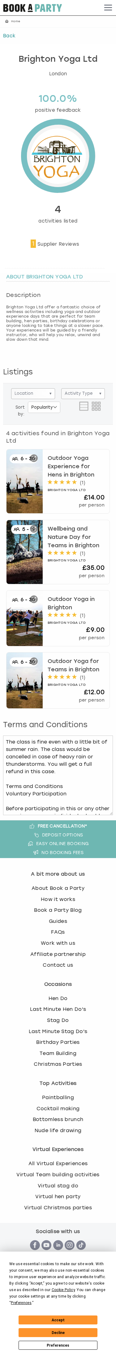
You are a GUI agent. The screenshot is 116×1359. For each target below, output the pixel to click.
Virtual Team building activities (57, 1175)
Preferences (58, 1345)
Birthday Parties (57, 1042)
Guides (58, 921)
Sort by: (20, 410)
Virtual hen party (57, 1196)
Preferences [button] (21, 1303)
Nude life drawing (58, 1130)
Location (33, 393)
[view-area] (84, 410)
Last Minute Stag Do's (58, 1031)
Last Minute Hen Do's (58, 1009)
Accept (58, 1320)
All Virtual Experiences (58, 1163)
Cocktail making (58, 1108)
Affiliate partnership (58, 954)
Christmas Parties (58, 1064)
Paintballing (58, 1097)
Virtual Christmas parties (58, 1208)
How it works (58, 899)
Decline (58, 1333)
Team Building (58, 1053)
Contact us (58, 965)
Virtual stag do (58, 1186)
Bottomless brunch (58, 1119)
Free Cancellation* (63, 825)
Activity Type (83, 393)
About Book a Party (58, 888)
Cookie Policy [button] (63, 1290)
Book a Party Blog (58, 910)
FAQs (58, 932)
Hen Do (58, 998)
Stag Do (58, 1020)
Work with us (58, 943)
